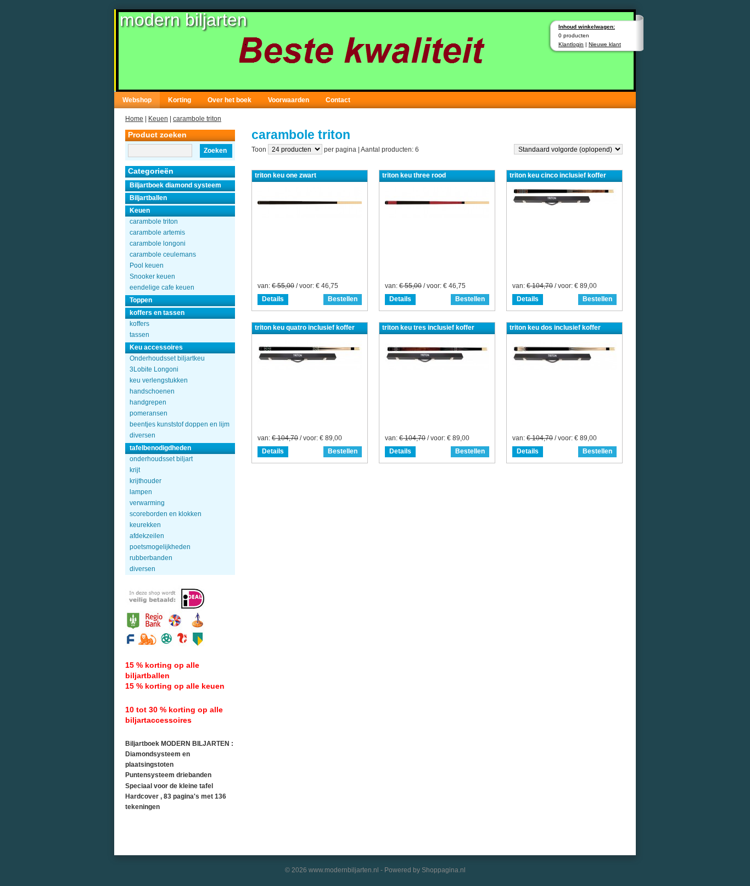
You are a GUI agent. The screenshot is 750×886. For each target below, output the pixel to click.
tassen (139, 335)
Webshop (137, 100)
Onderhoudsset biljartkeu (167, 358)
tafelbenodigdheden (160, 448)
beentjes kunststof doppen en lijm (180, 424)
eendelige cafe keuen (162, 287)
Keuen (158, 119)
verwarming (147, 503)
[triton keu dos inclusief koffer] (564, 367)
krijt (135, 470)
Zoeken (215, 150)
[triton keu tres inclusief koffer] (437, 367)
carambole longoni (158, 243)
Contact (338, 100)
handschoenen (152, 391)
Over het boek (229, 100)
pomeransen (148, 413)
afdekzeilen (147, 536)
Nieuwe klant (605, 44)
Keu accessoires (156, 347)
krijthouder (145, 481)
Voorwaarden (288, 100)
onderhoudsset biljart (161, 459)
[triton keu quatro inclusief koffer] (310, 367)
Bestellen (342, 299)
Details (273, 299)
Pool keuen (147, 265)
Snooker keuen (152, 276)
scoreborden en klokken (166, 514)
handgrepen (148, 402)
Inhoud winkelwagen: (586, 27)
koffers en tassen (157, 313)
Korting (179, 100)
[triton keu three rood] (437, 215)
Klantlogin (571, 44)
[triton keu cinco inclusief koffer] (564, 206)
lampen (141, 492)
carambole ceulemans (163, 254)
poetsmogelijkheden (160, 547)
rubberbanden (151, 558)
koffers (139, 324)
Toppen (141, 300)
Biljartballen (148, 198)
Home (134, 119)
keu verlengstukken (159, 380)
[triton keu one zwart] (310, 215)
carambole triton (197, 119)
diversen (142, 435)
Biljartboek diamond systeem (175, 185)
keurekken (145, 525)
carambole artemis (157, 232)
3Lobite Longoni (154, 369)
